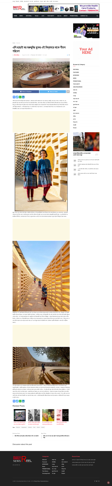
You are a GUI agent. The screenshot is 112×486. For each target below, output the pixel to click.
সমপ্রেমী (51, 1)
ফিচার (34, 427)
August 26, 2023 (25, 55)
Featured (18, 43)
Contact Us (83, 16)
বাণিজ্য (48, 1)
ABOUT (66, 16)
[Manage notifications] (108, 482)
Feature (18, 427)
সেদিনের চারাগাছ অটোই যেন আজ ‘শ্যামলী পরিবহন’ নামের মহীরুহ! (87, 174)
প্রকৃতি (45, 1)
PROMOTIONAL (74, 16)
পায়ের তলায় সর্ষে (76, 98)
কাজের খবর (59, 16)
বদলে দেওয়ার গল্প (55, 1)
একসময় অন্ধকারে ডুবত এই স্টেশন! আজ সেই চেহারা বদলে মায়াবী (83, 462)
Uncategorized (77, 87)
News (21, 16)
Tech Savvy (50, 16)
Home (15, 16)
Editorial (29, 16)
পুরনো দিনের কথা (36, 1)
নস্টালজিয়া (21, 1)
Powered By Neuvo (44, 481)
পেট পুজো (41, 1)
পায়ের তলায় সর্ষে (26, 1)
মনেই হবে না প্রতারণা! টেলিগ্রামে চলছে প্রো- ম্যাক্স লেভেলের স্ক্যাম (83, 459)
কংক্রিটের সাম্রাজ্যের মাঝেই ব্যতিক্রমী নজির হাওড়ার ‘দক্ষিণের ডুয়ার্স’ (88, 164)
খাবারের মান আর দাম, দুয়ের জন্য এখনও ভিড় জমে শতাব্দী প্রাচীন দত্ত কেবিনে (88, 160)
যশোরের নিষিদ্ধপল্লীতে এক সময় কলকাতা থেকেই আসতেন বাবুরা (82, 154)
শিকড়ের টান (17, 1)
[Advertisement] (41, 31)
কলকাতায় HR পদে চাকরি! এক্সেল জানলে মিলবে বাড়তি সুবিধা (82, 465)
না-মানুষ (14, 1)
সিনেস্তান (36, 16)
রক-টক (43, 16)
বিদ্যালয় (38, 427)
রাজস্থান (42, 427)
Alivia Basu (16, 55)
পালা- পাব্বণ (31, 1)
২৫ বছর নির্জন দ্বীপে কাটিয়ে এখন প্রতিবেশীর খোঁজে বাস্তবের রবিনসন (88, 169)
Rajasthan (24, 427)
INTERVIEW (76, 75)
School (30, 427)
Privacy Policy (37, 481)
